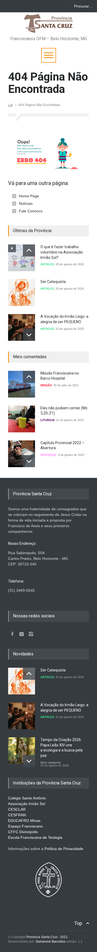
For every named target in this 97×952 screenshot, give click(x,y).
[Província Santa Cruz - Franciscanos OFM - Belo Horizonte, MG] (48, 26)
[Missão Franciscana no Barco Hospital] (21, 384)
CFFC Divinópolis (23, 832)
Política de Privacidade (63, 849)
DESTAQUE (48, 454)
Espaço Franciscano (25, 826)
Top (78, 923)
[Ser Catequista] (21, 292)
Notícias (26, 203)
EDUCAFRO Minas (24, 820)
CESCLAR (17, 809)
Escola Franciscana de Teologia (35, 837)
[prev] (29, 250)
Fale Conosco (31, 211)
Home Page (29, 196)
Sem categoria (50, 762)
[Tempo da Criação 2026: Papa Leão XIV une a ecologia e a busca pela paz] (21, 750)
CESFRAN (17, 815)
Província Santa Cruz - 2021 (47, 937)
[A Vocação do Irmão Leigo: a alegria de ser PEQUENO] (21, 327)
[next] (29, 335)
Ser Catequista (53, 281)
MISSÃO (46, 385)
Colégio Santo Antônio (27, 798)
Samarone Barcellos (50, 941)
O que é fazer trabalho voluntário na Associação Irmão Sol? (61, 252)
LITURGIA (47, 420)
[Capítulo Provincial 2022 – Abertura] (21, 453)
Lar (10, 105)
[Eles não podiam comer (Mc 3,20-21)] (21, 419)
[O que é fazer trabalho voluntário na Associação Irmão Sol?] (21, 257)
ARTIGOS (47, 264)
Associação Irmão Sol (26, 804)
